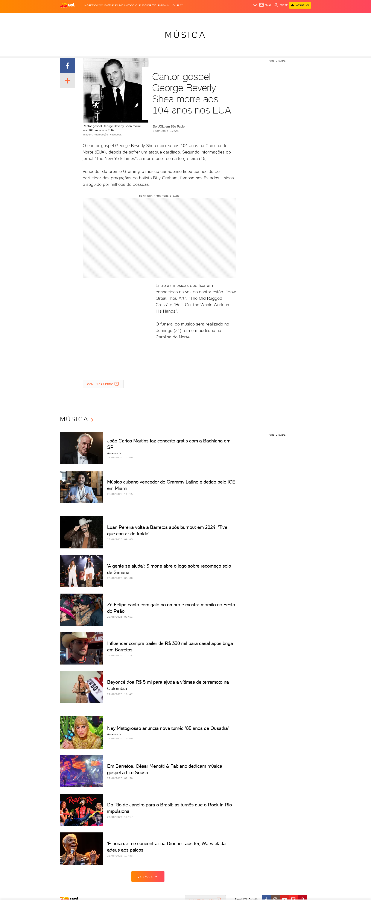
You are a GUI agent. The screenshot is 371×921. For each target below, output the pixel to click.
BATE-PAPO (111, 5)
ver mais (145, 876)
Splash (189, 17)
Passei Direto (147, 5)
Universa (202, 17)
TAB (269, 17)
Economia (150, 17)
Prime (276, 17)
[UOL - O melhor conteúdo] (67, 5)
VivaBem (217, 17)
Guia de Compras (303, 17)
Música (186, 35)
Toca (285, 17)
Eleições (94, 17)
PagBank (163, 5)
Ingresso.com (93, 5)
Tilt (227, 17)
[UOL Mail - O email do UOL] (265, 5)
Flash (81, 17)
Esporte (176, 17)
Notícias (109, 17)
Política (123, 17)
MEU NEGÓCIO (128, 5)
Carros (136, 17)
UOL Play (177, 5)
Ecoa (234, 17)
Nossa (260, 17)
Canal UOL (246, 17)
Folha (164, 17)
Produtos (68, 17)
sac (255, 5)
